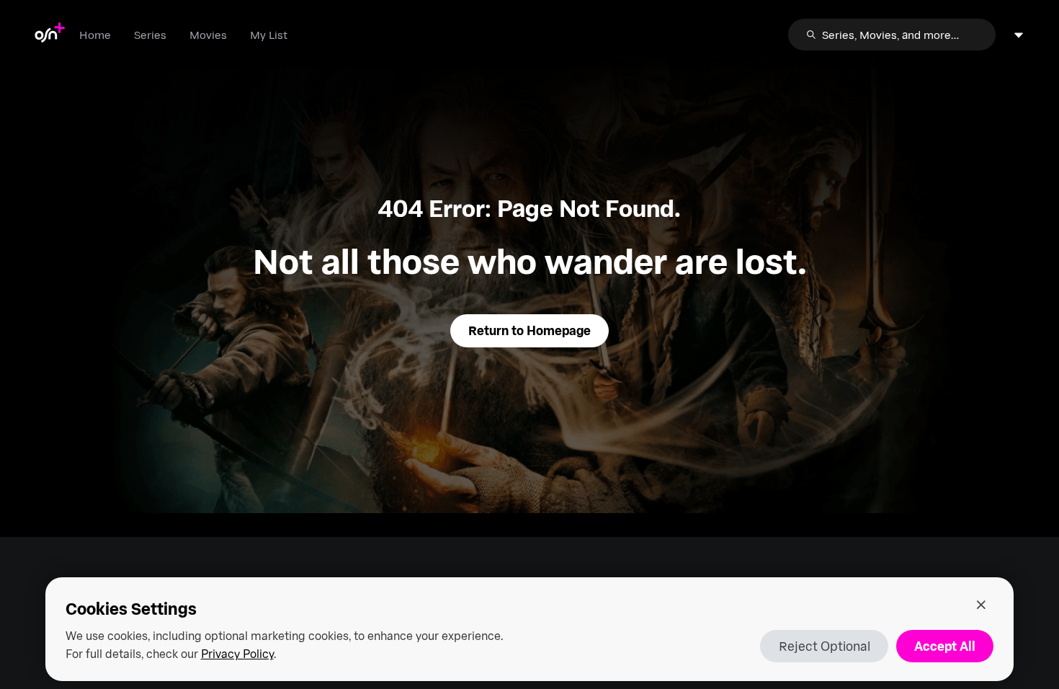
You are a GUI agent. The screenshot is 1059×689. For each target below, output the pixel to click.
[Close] (981, 604)
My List (268, 35)
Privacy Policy (237, 653)
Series (150, 35)
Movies (208, 35)
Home (95, 35)
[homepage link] (50, 35)
